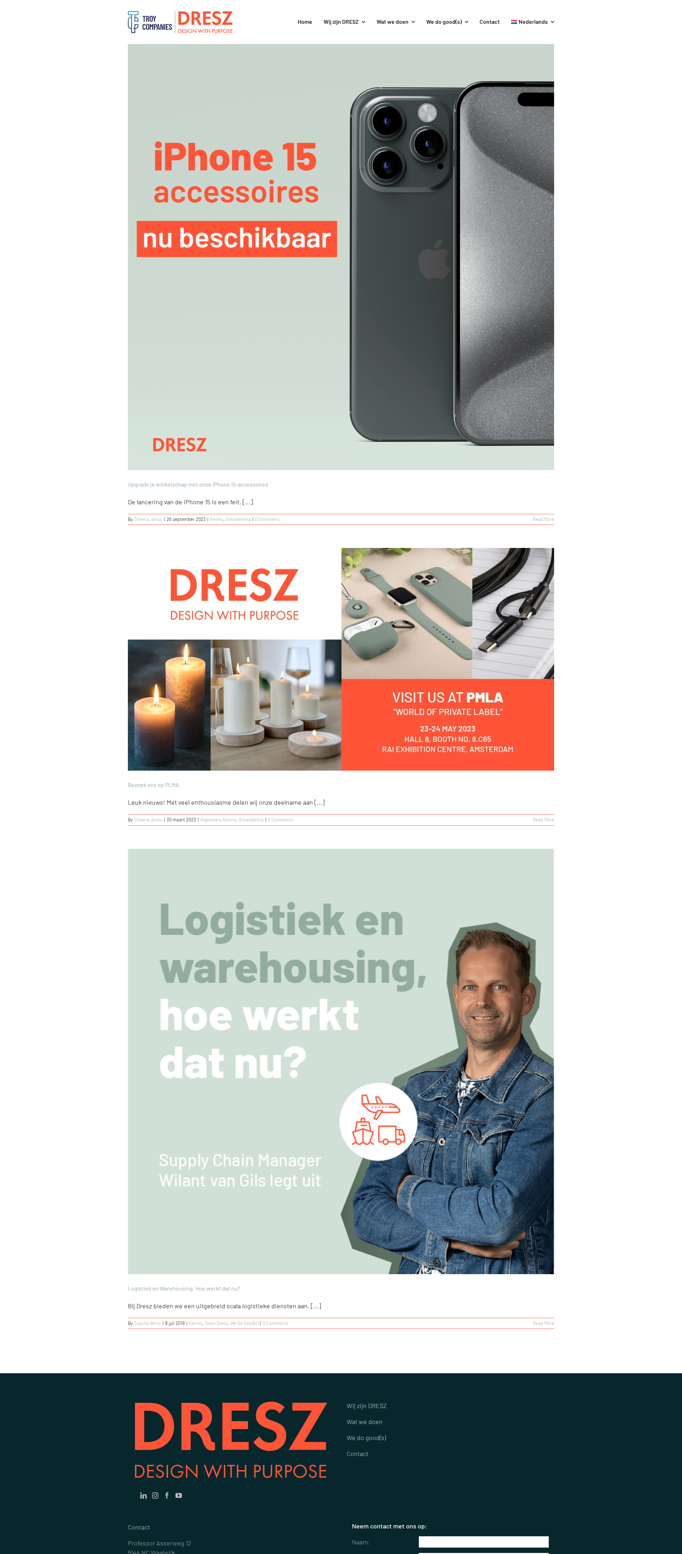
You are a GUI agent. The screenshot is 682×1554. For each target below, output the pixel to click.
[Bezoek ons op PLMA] (341, 659)
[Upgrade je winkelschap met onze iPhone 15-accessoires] (341, 257)
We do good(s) (366, 1437)
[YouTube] (178, 1495)
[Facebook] (167, 1495)
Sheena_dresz (148, 519)
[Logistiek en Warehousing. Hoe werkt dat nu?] (341, 1062)
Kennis (216, 519)
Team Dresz (216, 1323)
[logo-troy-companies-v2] (150, 14)
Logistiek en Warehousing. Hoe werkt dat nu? (184, 1288)
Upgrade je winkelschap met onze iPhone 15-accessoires (198, 484)
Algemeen (210, 819)
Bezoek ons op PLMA (153, 784)
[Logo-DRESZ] (205, 14)
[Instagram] (155, 1495)
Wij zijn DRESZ (367, 1405)
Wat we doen (365, 1421)
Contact (357, 1453)
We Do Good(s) (244, 1323)
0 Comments (268, 519)
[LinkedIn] (143, 1495)
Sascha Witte (147, 1323)
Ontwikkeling (238, 519)
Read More (543, 519)
